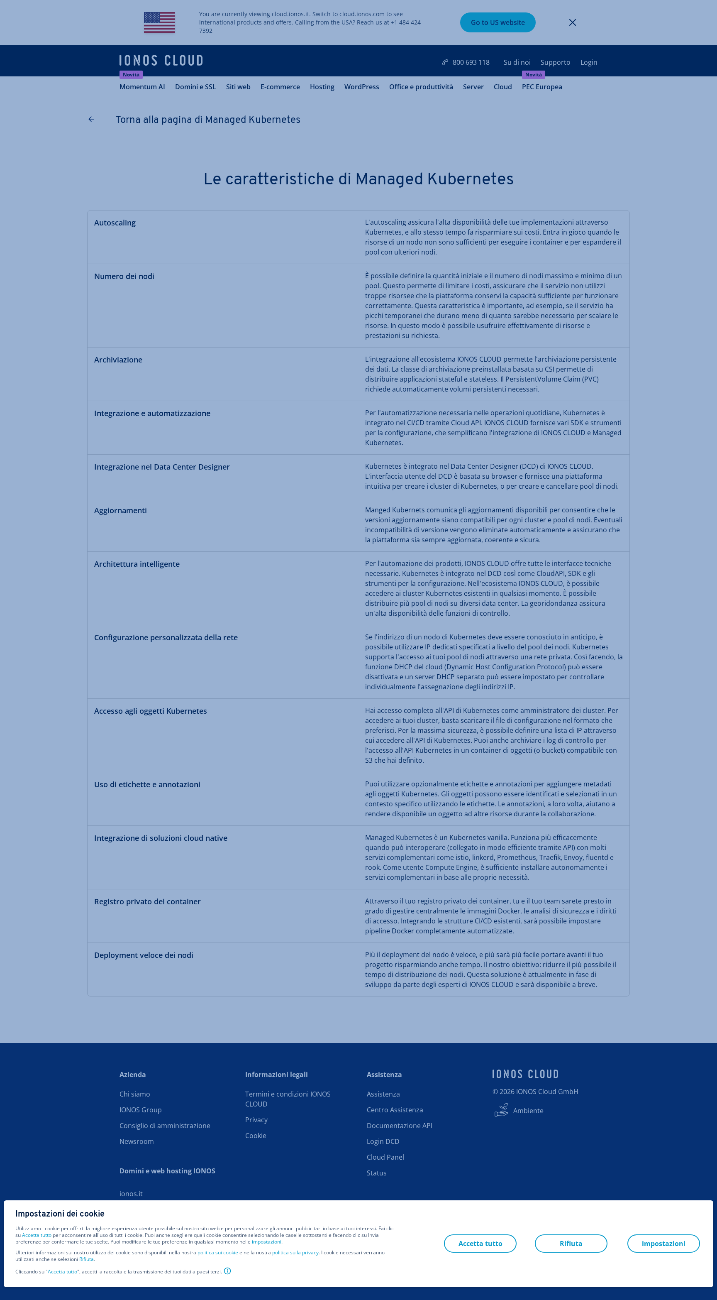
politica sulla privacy (295, 1252)
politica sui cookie (218, 1252)
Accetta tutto (36, 1235)
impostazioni (266, 1242)
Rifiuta (86, 1259)
